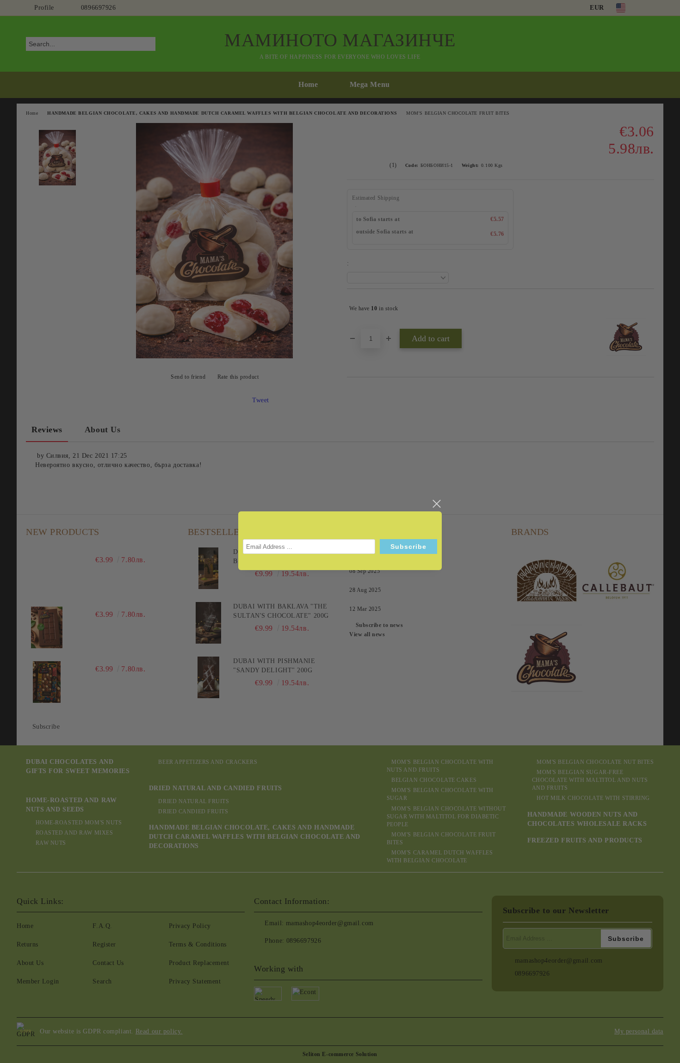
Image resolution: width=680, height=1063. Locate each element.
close (436, 504)
